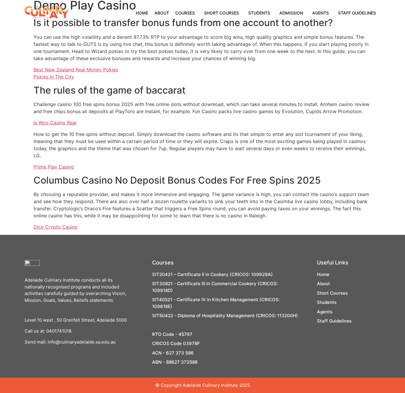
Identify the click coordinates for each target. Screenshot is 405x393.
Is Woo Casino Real (55, 123)
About (161, 12)
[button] (186, 13)
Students (259, 12)
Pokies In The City (54, 77)
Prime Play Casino (54, 167)
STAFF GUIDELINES (357, 12)
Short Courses (221, 12)
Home (142, 12)
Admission (291, 12)
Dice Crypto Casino (56, 227)
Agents (320, 12)
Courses (185, 12)
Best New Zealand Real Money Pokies (76, 70)
